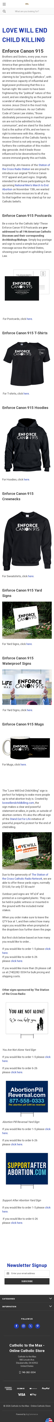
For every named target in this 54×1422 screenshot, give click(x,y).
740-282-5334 (28, 1372)
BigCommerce (32, 1414)
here (29, 318)
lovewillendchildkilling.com (18, 802)
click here (16, 961)
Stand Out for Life (20, 819)
